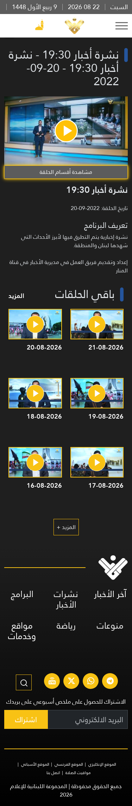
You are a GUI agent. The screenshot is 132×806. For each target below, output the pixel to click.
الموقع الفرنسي (69, 764)
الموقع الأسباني (35, 764)
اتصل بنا (53, 773)
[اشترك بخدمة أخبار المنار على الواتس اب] (90, 682)
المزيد (16, 295)
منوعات (110, 625)
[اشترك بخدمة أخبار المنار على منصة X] (71, 682)
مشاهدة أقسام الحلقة (66, 172)
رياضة (66, 625)
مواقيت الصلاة (78, 773)
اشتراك (26, 719)
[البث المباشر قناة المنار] (52, 682)
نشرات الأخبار (66, 599)
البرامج (22, 594)
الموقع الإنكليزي (102, 764)
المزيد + (66, 527)
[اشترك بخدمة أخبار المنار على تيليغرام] (110, 682)
